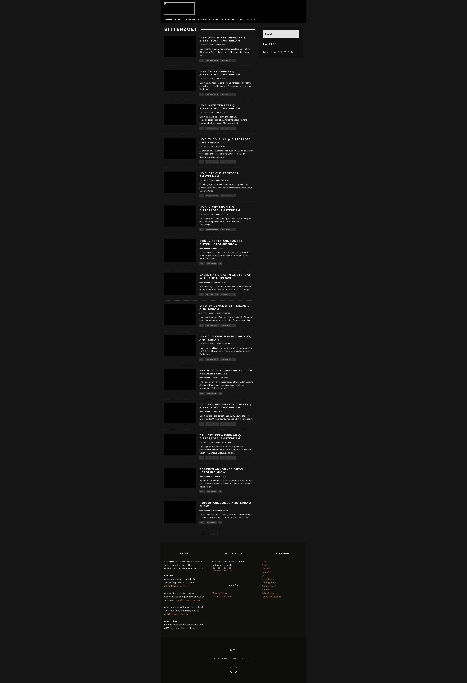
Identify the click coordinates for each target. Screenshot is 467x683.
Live (216, 20)
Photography (269, 582)
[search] (295, 34)
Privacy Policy (219, 593)
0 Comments (225, 60)
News (178, 20)
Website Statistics (271, 596)
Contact (253, 20)
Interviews (228, 20)
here (194, 628)
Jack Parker (204, 248)
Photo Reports (212, 60)
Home (169, 20)
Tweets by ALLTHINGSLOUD (278, 52)
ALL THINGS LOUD (206, 45)
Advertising (268, 593)
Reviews (190, 20)
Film (242, 20)
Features (204, 20)
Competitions (269, 586)
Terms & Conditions (222, 596)
